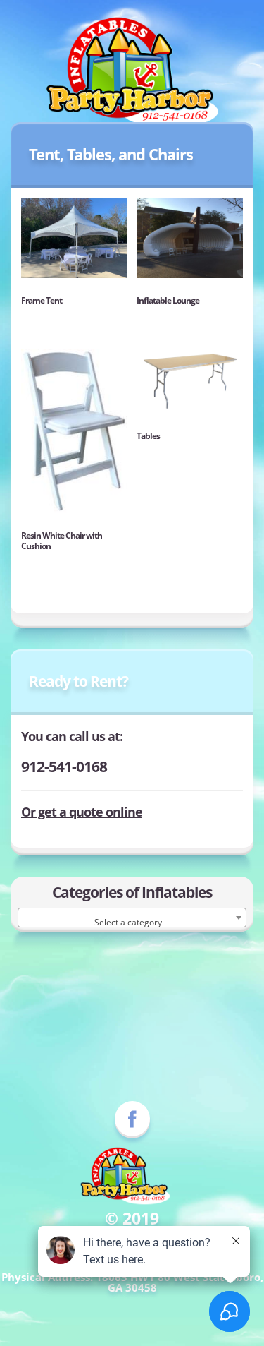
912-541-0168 (64, 766)
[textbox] (132, 922)
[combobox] (132, 917)
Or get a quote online (81, 811)
